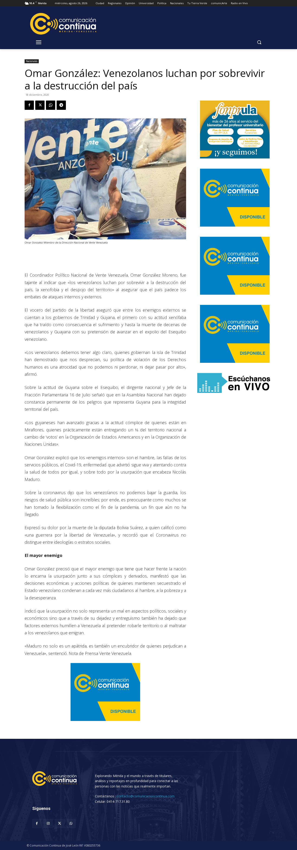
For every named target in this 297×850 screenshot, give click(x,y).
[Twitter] (40, 105)
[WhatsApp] (50, 105)
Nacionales (31, 61)
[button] (259, 42)
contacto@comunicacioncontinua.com (145, 796)
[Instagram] (48, 823)
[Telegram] (61, 105)
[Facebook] (29, 105)
